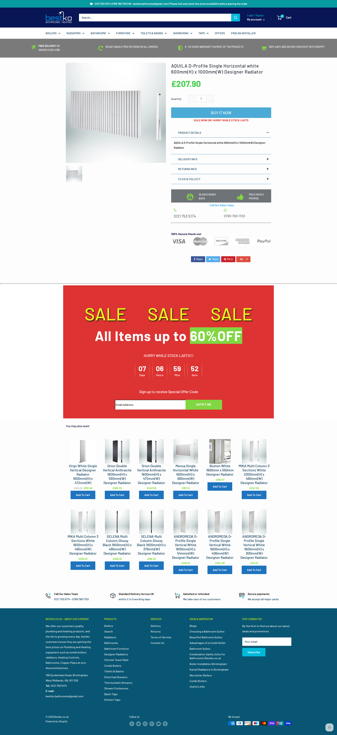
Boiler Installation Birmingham (208, 664)
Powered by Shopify (56, 721)
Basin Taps (111, 694)
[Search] (235, 17)
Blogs (193, 625)
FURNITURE (123, 33)
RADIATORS (74, 33)
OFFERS (220, 33)
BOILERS (51, 33)
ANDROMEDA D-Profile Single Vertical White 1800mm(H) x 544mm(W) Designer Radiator (185, 546)
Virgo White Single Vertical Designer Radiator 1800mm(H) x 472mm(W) (83, 474)
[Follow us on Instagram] (145, 723)
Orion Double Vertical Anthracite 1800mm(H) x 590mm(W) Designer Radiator (117, 474)
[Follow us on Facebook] (131, 723)
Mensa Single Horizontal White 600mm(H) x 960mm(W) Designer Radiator (185, 474)
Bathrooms (111, 642)
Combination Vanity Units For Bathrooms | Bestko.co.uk (207, 656)
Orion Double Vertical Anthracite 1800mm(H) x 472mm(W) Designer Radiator (151, 474)
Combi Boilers (112, 665)
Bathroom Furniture (116, 648)
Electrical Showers (115, 677)
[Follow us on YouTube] (158, 723)
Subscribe (253, 652)
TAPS (202, 33)
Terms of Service (161, 637)
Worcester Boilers (201, 675)
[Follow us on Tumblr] (165, 723)
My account (254, 19)
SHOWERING (181, 33)
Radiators (110, 637)
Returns (156, 631)
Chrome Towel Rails (116, 659)
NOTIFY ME (203, 404)
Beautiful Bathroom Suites (206, 637)
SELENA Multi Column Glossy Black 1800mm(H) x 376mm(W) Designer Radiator (151, 544)
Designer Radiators (116, 654)
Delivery (156, 625)
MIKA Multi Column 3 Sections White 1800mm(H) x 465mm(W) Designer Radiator (83, 544)
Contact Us (157, 642)
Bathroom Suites (200, 648)
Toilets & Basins (114, 671)
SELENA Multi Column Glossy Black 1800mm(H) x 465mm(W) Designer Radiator (117, 544)
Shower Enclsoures (116, 688)
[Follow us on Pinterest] (151, 723)
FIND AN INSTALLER (243, 33)
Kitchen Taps (112, 699)
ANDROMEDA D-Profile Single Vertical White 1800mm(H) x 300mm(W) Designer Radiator (254, 546)
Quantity (176, 98)
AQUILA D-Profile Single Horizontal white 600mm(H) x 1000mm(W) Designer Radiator (217, 68)
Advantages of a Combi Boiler (208, 642)
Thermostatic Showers (118, 682)
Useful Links (197, 686)
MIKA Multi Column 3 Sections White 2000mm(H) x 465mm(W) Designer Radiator (254, 474)
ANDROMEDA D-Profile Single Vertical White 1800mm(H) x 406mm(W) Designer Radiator (219, 546)
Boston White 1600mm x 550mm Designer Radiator (220, 470)
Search (108, 631)
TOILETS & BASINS (152, 33)
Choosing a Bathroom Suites (207, 631)
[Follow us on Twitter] (138, 723)
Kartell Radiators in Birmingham (209, 669)
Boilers (108, 625)
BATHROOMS (98, 33)
